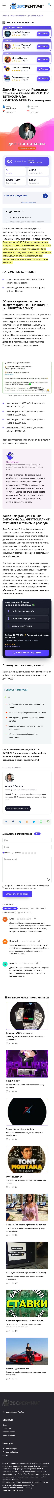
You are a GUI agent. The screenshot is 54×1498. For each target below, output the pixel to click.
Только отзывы (25, 913)
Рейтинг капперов (10, 1449)
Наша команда (9, 1435)
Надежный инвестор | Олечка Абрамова (26, 1225)
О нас (5, 1425)
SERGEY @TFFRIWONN (17, 1368)
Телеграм (44, 33)
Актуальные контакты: (20, 218)
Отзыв (7, 853)
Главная (6, 16)
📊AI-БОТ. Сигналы (21, 32)
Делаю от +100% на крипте (19, 1033)
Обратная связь (9, 1432)
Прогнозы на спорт (20, 77)
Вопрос (18, 853)
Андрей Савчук (11, 108)
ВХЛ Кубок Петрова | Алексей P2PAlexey (26, 1273)
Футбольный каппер (21, 68)
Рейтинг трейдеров (10, 1452)
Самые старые (39, 908)
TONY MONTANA (14, 1177)
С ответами (10, 913)
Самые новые (11, 908)
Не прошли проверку (18, 16)
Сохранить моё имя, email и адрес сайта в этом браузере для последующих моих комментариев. (27, 887)
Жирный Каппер (19, 58)
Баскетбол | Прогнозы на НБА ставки (24, 1320)
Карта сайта (7, 1428)
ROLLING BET (13, 1081)
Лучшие (25, 908)
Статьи (5, 1455)
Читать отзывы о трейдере (28, 653)
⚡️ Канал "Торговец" (21, 45)
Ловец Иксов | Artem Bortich (20, 1129)
